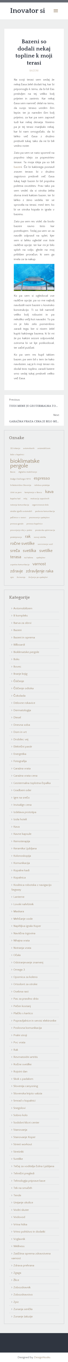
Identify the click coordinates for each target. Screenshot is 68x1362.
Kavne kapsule (22, 834)
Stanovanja (20, 1129)
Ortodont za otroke (25, 984)
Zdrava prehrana (23, 1265)
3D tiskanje (15, 448)
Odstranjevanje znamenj (28, 962)
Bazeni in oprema (24, 637)
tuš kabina (28, 558)
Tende (17, 1195)
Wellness (19, 1246)
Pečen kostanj (22, 1006)
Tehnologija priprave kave (29, 1180)
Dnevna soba (21, 724)
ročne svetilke (22, 543)
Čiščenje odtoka (23, 688)
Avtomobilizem (22, 608)
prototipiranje (16, 537)
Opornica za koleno (25, 977)
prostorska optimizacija (45, 530)
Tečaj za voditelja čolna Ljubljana (33, 1166)
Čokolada (19, 695)
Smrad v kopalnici (24, 1100)
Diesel (17, 717)
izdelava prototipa (42, 485)
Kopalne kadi (21, 870)
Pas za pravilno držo (26, 998)
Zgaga (17, 1272)
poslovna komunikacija (45, 511)
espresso (42, 478)
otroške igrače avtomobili (21, 511)
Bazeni (34, 70)
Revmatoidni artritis (25, 1057)
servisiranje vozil (45, 544)
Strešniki (18, 1151)
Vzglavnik (19, 1239)
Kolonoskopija (22, 855)
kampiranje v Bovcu (33, 492)
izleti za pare (16, 492)
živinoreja (21, 577)
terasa (15, 557)
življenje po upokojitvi (38, 577)
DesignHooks (42, 1357)
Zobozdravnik (22, 1287)
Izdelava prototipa (24, 812)
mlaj (25, 499)
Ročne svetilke (22, 1064)
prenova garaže (16, 524)
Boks (16, 659)
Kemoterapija (21, 841)
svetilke (46, 550)
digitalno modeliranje (28, 472)
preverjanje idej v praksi (21, 530)
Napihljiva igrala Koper (27, 926)
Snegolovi (19, 1108)
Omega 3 (19, 969)
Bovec (12, 472)
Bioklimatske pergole (26, 652)
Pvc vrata (19, 1042)
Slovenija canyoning (25, 1086)
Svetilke (18, 1158)
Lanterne (18, 896)
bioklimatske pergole (25, 463)
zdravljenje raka (39, 571)
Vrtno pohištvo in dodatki (29, 1231)
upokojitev (40, 558)
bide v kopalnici (17, 454)
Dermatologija (22, 710)
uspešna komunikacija (19, 565)
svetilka (29, 550)
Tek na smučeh (22, 1188)
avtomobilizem (44, 448)
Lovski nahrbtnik (23, 904)
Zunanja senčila (22, 1309)
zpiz (12, 577)
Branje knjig (20, 673)
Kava (16, 826)
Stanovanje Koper (24, 1137)
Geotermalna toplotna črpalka (32, 783)
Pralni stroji (20, 1035)
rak (28, 536)
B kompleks (20, 615)
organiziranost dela (40, 505)
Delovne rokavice (24, 703)
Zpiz (16, 1302)
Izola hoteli (20, 819)
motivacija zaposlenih (39, 499)
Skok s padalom (23, 1079)
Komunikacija (21, 863)
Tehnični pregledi (23, 1173)
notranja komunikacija (19, 505)
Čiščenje (18, 681)
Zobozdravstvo (23, 1294)
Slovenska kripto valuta (27, 1093)
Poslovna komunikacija (27, 1027)
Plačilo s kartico (23, 1013)
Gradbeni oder (22, 790)
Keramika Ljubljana (25, 848)
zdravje (16, 571)
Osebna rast (21, 991)
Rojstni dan (20, 1071)
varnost (39, 564)
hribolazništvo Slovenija (20, 485)
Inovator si (27, 11)
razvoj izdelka (40, 537)
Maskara (18, 911)
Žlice (16, 1280)
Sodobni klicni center (26, 1122)
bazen (17, 167)
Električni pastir (22, 746)
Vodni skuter (21, 1210)
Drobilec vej (20, 739)
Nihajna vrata (21, 940)
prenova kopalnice (34, 524)
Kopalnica (19, 877)
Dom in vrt (20, 732)
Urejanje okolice (23, 1202)
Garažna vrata (22, 768)
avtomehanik (28, 448)
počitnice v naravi (18, 517)
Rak (15, 1049)
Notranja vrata (22, 948)
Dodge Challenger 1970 (20, 479)
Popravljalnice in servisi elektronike (34, 1020)
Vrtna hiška (20, 1224)
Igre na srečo (21, 797)
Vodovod (19, 1217)
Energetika (19, 754)
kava (49, 491)
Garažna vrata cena (25, 775)
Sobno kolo (20, 1115)
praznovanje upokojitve (39, 517)
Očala (17, 955)
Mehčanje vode (23, 918)
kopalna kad (15, 499)
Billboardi (19, 644)
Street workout (22, 1144)
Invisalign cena (22, 804)
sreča (15, 550)
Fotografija (20, 761)
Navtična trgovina (24, 933)
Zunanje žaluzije (23, 1316)
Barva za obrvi (22, 623)
